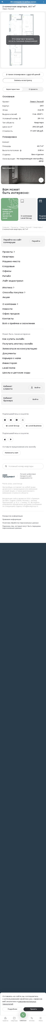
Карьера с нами (11, 358)
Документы (9, 353)
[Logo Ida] (8, 476)
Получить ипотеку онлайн (17, 343)
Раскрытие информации (12, 516)
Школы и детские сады (16, 372)
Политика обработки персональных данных (20, 523)
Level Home (8, 368)
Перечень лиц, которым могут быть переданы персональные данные (21, 527)
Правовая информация (11, 519)
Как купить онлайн (13, 339)
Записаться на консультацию (19, 348)
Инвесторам (9, 363)
